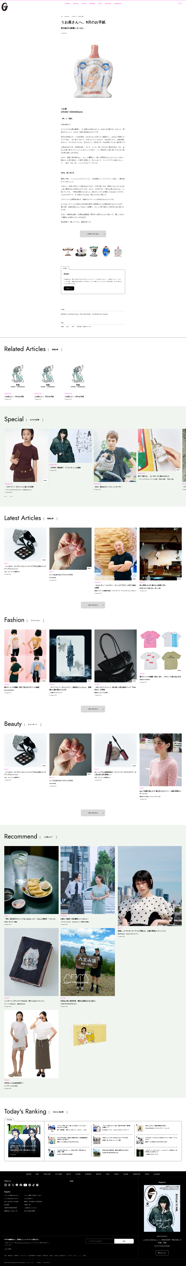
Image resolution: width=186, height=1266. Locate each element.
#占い (67, 326)
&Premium (45, 1255)
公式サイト (69, 288)
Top (62, 16)
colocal (56, 1255)
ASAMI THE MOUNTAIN (10, 1207)
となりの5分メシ (28, 1198)
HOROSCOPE (136, 1174)
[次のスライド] (8, 496)
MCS (84, 1255)
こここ (80, 1255)
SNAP (37, 1174)
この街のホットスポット (30, 1207)
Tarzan (51, 1255)
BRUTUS (10, 1255)
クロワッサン (23, 1255)
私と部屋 (6, 1204)
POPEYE (16, 1255)
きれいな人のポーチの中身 (11, 1201)
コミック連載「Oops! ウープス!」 (33, 1195)
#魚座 (62, 326)
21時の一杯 (27, 1204)
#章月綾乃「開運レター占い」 (85, 326)
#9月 (73, 326)
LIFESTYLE (98, 1174)
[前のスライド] (5, 496)
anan (5, 1255)
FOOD (107, 1174)
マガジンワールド (30, 1262)
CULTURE (78, 1174)
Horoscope (67, 16)
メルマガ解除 (7, 1248)
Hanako (39, 1255)
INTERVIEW (88, 1174)
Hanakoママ (63, 1255)
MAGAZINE (157, 1174)
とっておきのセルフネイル (11, 1198)
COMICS (116, 1174)
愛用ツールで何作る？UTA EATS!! (33, 1201)
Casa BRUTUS (32, 1255)
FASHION (28, 1174)
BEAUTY (69, 1174)
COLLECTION (47, 1174)
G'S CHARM (58, 1174)
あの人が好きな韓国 (29, 1211)
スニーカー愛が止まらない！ (11, 1195)
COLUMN (125, 1174)
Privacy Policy (46, 1262)
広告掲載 (39, 1262)
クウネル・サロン (72, 1255)
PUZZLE (147, 1174)
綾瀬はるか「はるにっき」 (11, 1211)
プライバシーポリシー (24, 1242)
